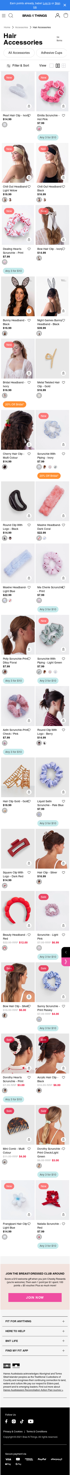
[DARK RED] (4, 885)
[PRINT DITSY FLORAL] (4, 672)
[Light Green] (55, 467)
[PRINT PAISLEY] (39, 1019)
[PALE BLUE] (39, 814)
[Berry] (10, 538)
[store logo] (35, 15)
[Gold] (39, 395)
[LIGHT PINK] (44, 467)
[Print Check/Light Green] (39, 1165)
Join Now (35, 1297)
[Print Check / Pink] (4, 743)
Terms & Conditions (36, 1431)
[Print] (4, 262)
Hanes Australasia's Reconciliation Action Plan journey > (33, 1390)
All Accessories (19, 53)
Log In (47, 3)
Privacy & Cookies (13, 1431)
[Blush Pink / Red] (50, 467)
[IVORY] (4, 124)
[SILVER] (39, 881)
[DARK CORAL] (39, 538)
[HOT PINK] (39, 128)
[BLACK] (10, 199)
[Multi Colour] (4, 467)
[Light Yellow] (4, 199)
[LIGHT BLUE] (44, 538)
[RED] (4, 948)
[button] (31, 115)
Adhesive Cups (51, 53)
